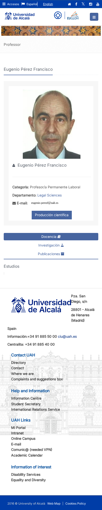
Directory (18, 362)
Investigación (49, 245)
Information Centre (26, 398)
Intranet (17, 433)
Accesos (12, 4)
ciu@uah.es (67, 336)
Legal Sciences (49, 195)
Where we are (22, 373)
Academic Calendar (27, 455)
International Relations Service (35, 409)
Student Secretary (26, 404)
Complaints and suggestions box (37, 379)
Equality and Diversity (28, 480)
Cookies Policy (75, 503)
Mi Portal (18, 427)
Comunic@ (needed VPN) (31, 449)
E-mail (16, 444)
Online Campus (23, 438)
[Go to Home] (19, 14)
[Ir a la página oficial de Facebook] (77, 4)
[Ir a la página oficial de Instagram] (91, 4)
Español (31, 4)
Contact (17, 368)
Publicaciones (49, 254)
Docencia (49, 236)
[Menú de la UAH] (94, 17)
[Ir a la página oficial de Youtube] (98, 4)
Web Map (53, 503)
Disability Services (25, 474)
